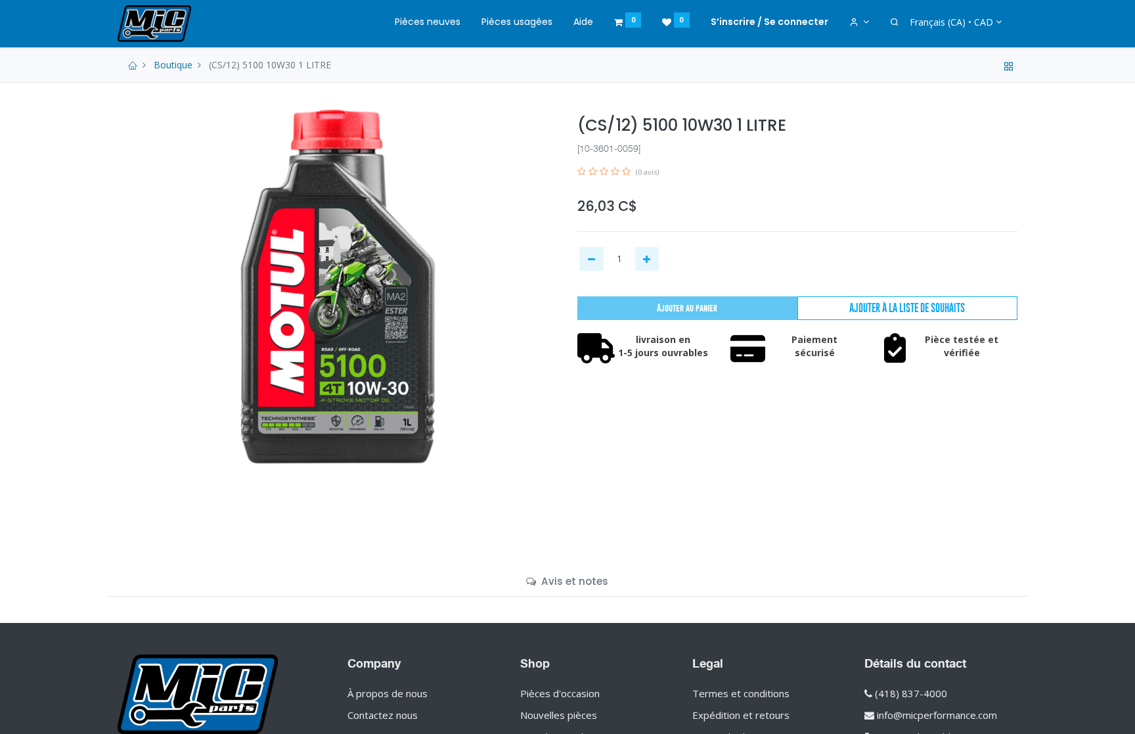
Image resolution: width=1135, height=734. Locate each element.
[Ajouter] (647, 259)
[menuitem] (427, 22)
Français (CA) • (951, 22)
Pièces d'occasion (560, 693)
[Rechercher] (894, 22)
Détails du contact (915, 663)
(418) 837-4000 (911, 693)
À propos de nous (387, 693)
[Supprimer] (591, 259)
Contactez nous (382, 715)
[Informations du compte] (859, 22)
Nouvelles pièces (558, 715)
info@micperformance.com (937, 715)
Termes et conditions (741, 693)
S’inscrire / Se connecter (769, 21)
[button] (907, 308)
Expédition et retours (741, 715)
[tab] (567, 581)
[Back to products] (1008, 65)
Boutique (173, 64)
